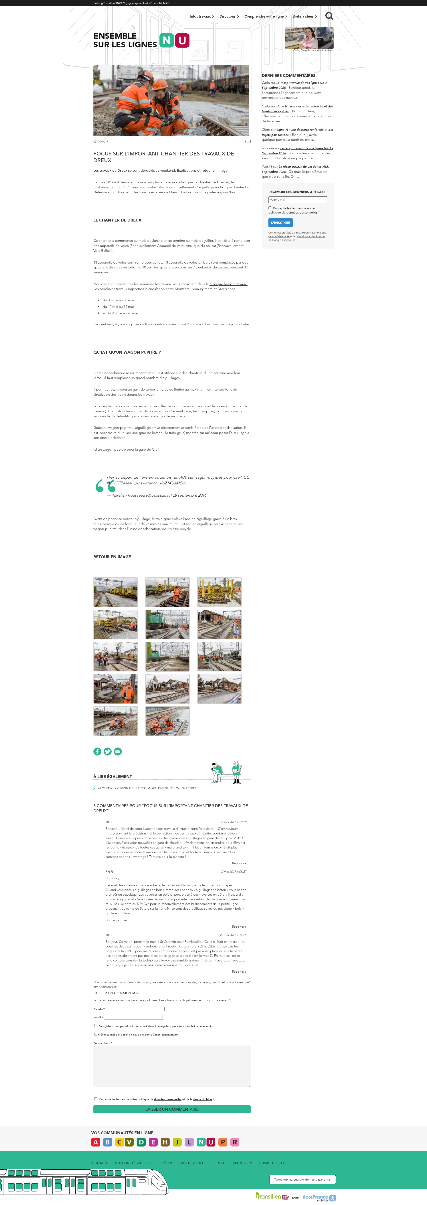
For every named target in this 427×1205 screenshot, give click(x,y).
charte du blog (202, 1099)
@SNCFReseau (120, 483)
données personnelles (167, 1099)
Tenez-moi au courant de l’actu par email (302, 1179)
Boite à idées (303, 16)
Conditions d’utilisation (311, 236)
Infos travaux (200, 16)
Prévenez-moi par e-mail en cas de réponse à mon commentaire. (138, 1034)
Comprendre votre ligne (264, 16)
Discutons (228, 16)
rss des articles (193, 1163)
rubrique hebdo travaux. (228, 284)
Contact (99, 1163)
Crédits (167, 1163)
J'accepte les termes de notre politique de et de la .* (156, 1099)
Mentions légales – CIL (134, 1163)
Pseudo (99, 1009)
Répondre (239, 863)
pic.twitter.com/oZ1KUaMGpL (160, 483)
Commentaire (102, 1043)
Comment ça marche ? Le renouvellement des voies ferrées (148, 788)
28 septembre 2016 (189, 495)
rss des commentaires (233, 1163)
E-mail (98, 1017)
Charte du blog (272, 1163)
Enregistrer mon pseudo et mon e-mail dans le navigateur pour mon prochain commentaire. (156, 1026)
